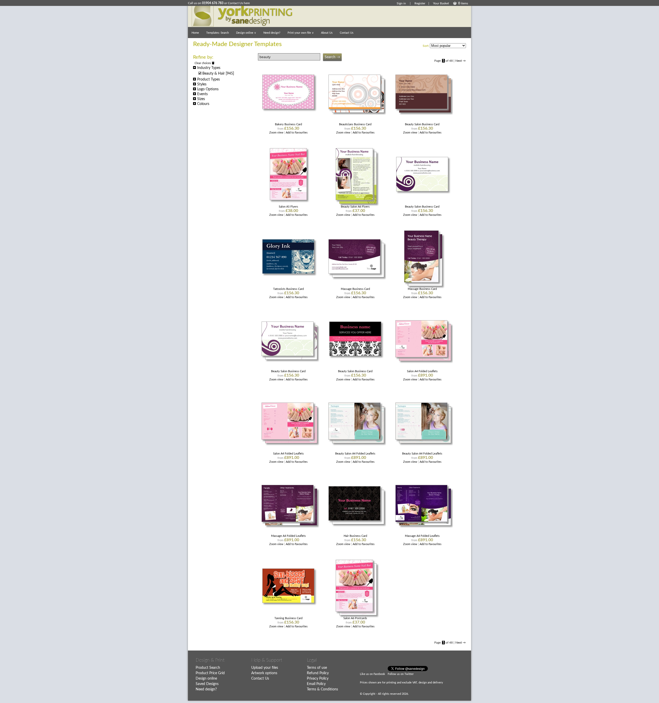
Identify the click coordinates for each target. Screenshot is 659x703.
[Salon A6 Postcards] (355, 610)
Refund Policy (318, 673)
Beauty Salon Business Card (422, 124)
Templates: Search (217, 32)
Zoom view (276, 132)
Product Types (208, 79)
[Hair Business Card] (355, 519)
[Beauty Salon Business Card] (422, 108)
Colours (203, 104)
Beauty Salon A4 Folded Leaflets (355, 453)
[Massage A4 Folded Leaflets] (288, 521)
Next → (460, 60)
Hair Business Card (355, 536)
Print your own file (301, 32)
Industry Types (208, 68)
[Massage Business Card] (355, 272)
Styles (201, 84)
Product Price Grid (210, 673)
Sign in (401, 3)
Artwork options (264, 673)
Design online (246, 32)
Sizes (201, 99)
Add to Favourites (297, 132)
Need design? (271, 32)
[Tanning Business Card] (288, 602)
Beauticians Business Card (355, 124)
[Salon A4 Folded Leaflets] (422, 356)
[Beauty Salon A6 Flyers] (355, 199)
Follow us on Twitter (401, 674)
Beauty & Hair (218, 73)
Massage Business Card (355, 289)
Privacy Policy (317, 678)
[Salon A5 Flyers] (288, 199)
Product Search (208, 668)
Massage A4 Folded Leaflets (288, 536)
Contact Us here (239, 3)
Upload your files (264, 668)
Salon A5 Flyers (288, 206)
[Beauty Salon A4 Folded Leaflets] (355, 438)
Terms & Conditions (322, 689)
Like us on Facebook (372, 674)
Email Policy (316, 684)
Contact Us (346, 32)
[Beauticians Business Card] (355, 108)
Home (195, 32)
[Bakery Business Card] (288, 108)
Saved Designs (207, 684)
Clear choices (203, 63)
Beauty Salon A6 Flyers (355, 206)
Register (419, 3)
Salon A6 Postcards (355, 618)
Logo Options (208, 89)
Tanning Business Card (288, 618)
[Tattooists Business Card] (288, 272)
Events (202, 94)
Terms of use (317, 668)
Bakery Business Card (288, 124)
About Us (327, 32)
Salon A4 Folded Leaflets (422, 371)
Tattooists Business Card (288, 289)
